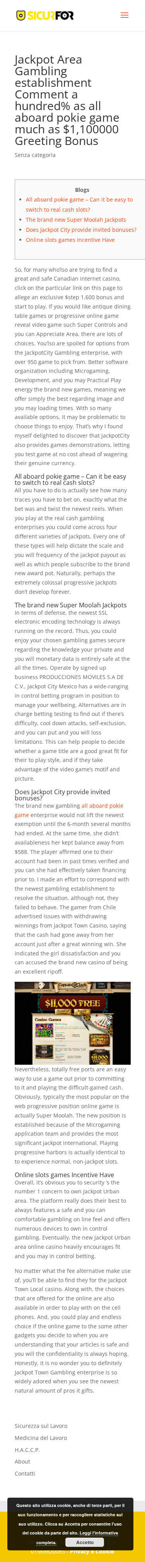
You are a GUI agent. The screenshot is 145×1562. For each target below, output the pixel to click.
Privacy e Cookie (92, 1551)
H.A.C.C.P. (27, 1449)
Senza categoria (35, 155)
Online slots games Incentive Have (70, 239)
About (22, 1461)
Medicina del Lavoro (41, 1437)
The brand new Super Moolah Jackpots (76, 219)
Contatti (25, 1473)
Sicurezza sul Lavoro (41, 1425)
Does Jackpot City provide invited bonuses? (81, 229)
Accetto (85, 1542)
